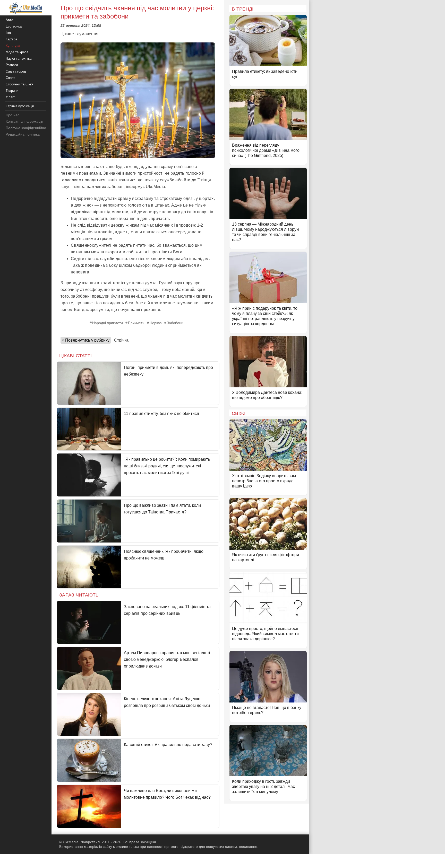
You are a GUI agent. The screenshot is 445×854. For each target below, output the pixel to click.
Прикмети (136, 323)
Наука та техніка (18, 58)
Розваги (12, 65)
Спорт (10, 78)
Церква (156, 323)
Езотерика (14, 26)
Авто (9, 20)
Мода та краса (17, 52)
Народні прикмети (107, 323)
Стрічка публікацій (20, 106)
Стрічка (121, 340)
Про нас (12, 115)
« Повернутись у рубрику (85, 340)
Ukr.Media (155, 186)
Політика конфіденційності (28, 128)
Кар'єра (11, 39)
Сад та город (16, 71)
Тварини (12, 91)
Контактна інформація (24, 121)
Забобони (175, 323)
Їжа (8, 33)
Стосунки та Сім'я (19, 84)
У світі (10, 97)
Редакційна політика (23, 134)
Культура (13, 46)
